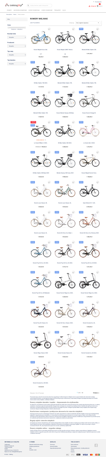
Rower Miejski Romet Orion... (89, 173)
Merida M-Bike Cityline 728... (65, 83)
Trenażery (57, 10)
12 (82, 392)
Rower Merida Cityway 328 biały (65, 113)
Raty (30, 448)
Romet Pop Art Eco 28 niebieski (41, 293)
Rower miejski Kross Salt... (41, 49)
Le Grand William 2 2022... (41, 143)
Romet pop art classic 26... (41, 323)
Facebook (96, 445)
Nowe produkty (53, 446)
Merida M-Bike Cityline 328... (89, 49)
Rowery (9, 10)
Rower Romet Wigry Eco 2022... (65, 293)
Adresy (72, 450)
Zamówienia (74, 446)
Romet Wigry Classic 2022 (41, 353)
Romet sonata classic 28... (65, 353)
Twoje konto (75, 442)
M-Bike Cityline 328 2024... (65, 143)
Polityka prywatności (34, 446)
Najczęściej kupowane (55, 448)
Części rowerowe (46, 10)
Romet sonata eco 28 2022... (89, 353)
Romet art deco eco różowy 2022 (89, 233)
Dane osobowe (74, 444)
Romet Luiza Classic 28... (41, 203)
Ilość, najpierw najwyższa (87, 23)
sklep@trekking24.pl (17, 451)
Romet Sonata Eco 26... (89, 323)
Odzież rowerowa (34, 10)
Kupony (72, 451)
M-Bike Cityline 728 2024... (41, 83)
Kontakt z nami (33, 450)
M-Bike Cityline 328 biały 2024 (41, 173)
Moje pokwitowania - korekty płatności (80, 448)
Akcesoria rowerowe (20, 10)
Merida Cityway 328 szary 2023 (65, 173)
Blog (64, 10)
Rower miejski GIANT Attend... (65, 49)
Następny (96, 393)
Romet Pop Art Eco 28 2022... (89, 263)
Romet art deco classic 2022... (65, 323)
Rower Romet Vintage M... (89, 113)
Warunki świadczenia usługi (36, 444)
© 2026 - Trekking (9, 454)
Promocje (52, 444)
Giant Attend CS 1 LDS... (89, 203)
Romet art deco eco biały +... (65, 233)
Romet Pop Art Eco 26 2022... (41, 263)
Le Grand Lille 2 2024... (89, 143)
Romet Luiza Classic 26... (65, 203)
